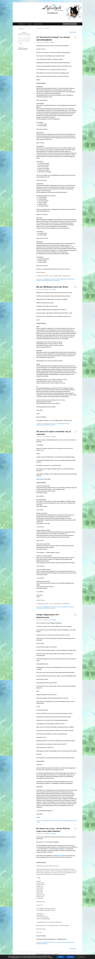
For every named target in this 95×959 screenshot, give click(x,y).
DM (69, 269)
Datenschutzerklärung (38, 24)
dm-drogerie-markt (61, 423)
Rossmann (72, 942)
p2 (73, 606)
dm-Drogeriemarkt (71, 279)
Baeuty (59, 820)
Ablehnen (60, 956)
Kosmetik (38, 280)
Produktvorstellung (44, 280)
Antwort (38, 821)
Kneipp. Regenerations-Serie (66, 820)
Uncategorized (46, 279)
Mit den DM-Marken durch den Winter (52, 287)
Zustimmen (70, 956)
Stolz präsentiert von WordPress (52, 954)
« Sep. (20, 43)
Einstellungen (15, 957)
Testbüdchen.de (21, 24)
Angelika (52, 42)
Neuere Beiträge (73, 32)
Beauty (59, 606)
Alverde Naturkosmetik (62, 279)
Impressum (29, 24)
